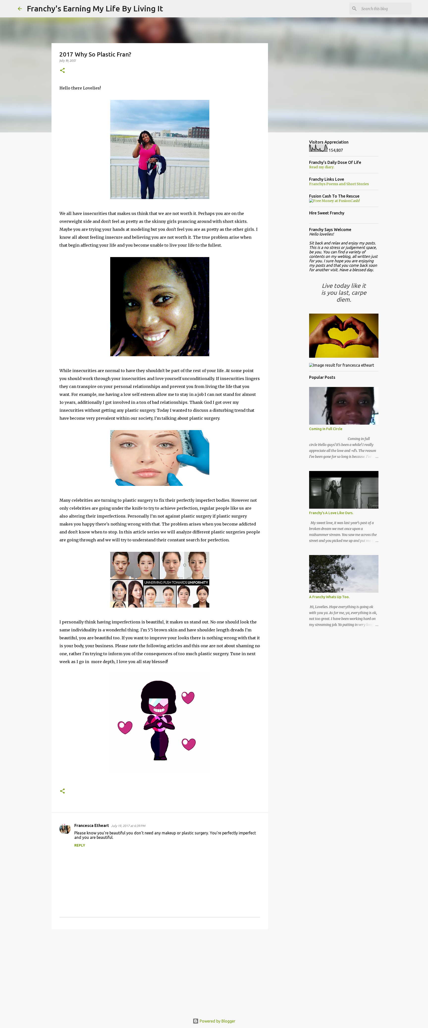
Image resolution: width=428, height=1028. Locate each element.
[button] (62, 70)
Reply (79, 845)
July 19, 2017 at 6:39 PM (128, 825)
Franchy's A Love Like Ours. (331, 513)
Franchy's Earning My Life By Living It (95, 8)
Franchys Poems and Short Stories (339, 184)
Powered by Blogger (217, 1021)
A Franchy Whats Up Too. (329, 597)
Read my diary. (321, 167)
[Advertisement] (160, 971)
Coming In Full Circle (325, 429)
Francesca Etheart (91, 825)
